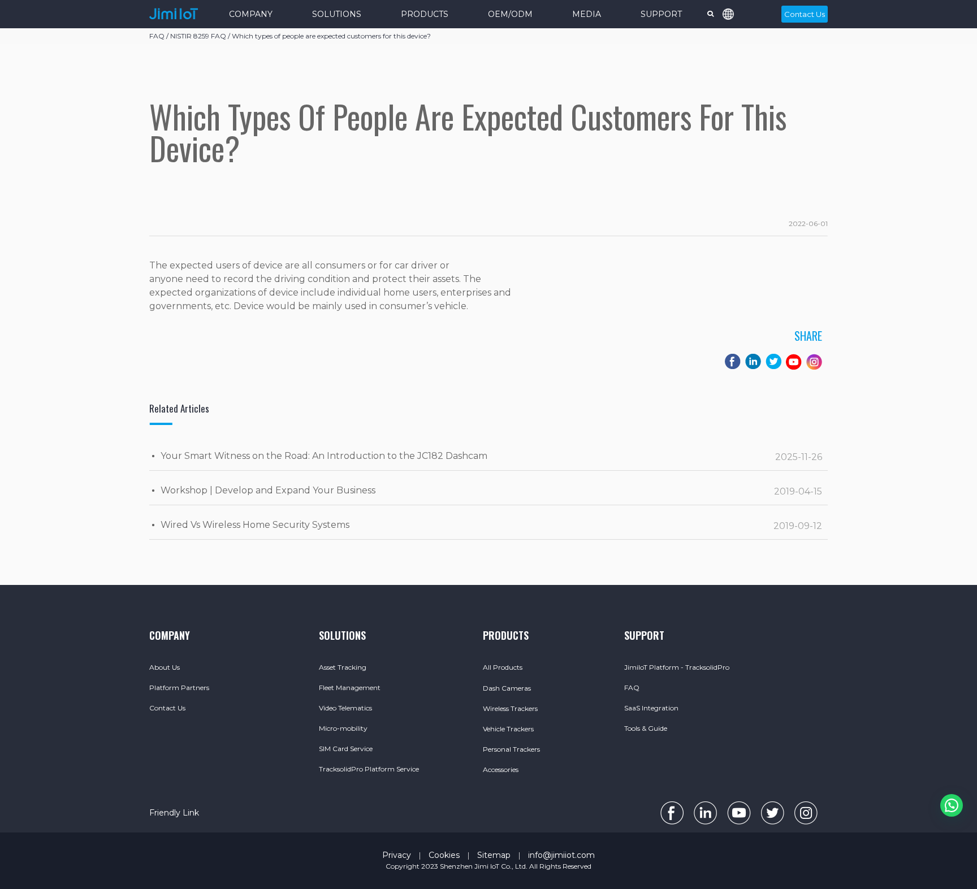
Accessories (500, 769)
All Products (502, 667)
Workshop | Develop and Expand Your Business (268, 490)
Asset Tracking (342, 667)
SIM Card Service (346, 748)
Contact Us (804, 14)
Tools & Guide (645, 728)
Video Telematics (345, 708)
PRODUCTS (424, 14)
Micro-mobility (343, 728)
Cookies (444, 855)
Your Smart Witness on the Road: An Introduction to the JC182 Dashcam (324, 455)
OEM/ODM (510, 14)
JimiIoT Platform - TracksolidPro (676, 667)
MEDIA (586, 14)
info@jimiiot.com (561, 855)
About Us (164, 667)
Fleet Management (350, 687)
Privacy (396, 855)
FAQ (631, 687)
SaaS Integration (651, 708)
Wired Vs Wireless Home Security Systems (255, 524)
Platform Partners (179, 687)
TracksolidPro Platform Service (369, 769)
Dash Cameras (507, 688)
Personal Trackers (511, 749)
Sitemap (494, 855)
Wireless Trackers (510, 708)
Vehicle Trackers (508, 729)
